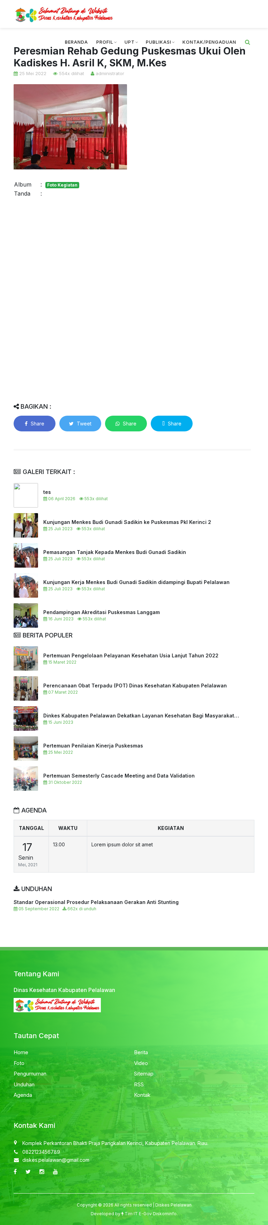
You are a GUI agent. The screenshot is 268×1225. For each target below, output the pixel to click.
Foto (19, 1063)
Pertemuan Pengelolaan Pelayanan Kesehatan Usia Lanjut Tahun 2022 (130, 655)
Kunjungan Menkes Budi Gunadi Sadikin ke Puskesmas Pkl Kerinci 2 (127, 522)
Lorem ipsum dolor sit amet (122, 844)
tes (47, 492)
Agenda (23, 1095)
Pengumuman (30, 1073)
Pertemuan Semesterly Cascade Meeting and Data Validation (119, 776)
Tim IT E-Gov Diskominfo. (151, 1213)
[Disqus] (132, 299)
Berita (141, 1052)
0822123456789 (41, 1152)
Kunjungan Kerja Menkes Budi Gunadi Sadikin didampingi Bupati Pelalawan (136, 582)
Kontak (142, 1095)
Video (141, 1063)
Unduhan (24, 1084)
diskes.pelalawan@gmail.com (55, 1160)
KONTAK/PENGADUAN (209, 42)
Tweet (83, 423)
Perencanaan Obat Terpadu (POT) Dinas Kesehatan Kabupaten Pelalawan (135, 685)
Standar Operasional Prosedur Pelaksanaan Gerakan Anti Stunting (96, 902)
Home (21, 1052)
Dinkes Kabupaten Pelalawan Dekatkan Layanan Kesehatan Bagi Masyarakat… (141, 716)
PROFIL (104, 42)
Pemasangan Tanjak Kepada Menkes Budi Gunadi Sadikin (114, 552)
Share (36, 423)
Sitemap (144, 1073)
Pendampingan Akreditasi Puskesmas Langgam (101, 612)
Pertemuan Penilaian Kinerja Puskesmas (93, 746)
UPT (130, 42)
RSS (139, 1084)
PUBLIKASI (158, 42)
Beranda (76, 42)
